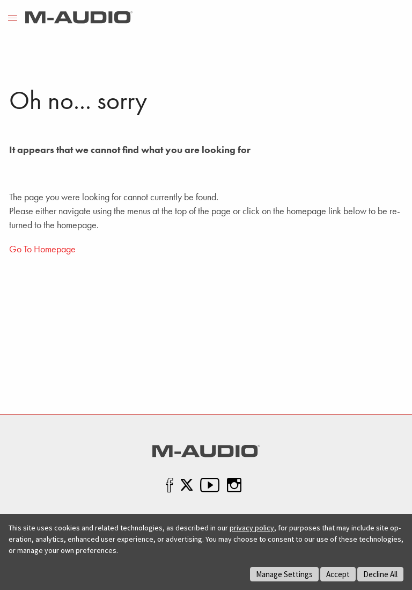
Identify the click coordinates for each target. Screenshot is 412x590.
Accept (338, 574)
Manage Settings (284, 574)
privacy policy (252, 528)
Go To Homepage (42, 249)
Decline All (380, 574)
